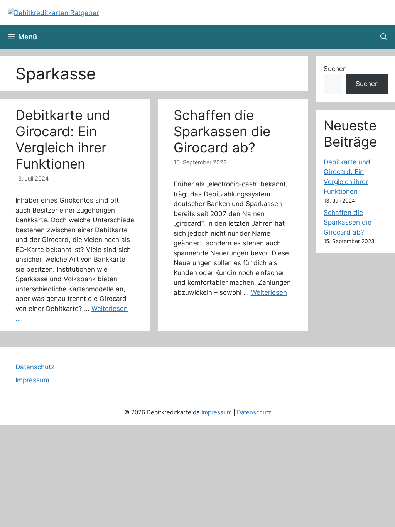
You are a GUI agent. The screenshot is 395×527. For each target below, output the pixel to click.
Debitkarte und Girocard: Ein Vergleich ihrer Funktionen (62, 139)
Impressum (32, 380)
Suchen (335, 69)
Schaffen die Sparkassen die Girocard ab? (222, 131)
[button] (384, 37)
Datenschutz (34, 367)
